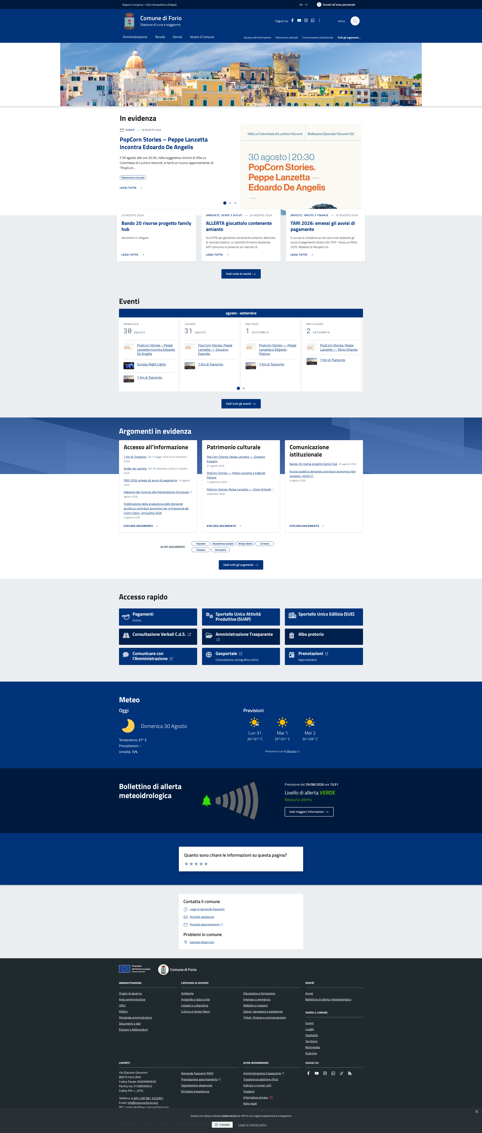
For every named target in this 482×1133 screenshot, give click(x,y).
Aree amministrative (132, 999)
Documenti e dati (130, 1023)
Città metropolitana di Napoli (161, 5)
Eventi (130, 130)
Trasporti (249, 1091)
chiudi (225, 1124)
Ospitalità (311, 1035)
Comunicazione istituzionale (317, 37)
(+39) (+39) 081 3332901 (147, 1098)
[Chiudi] (476, 1111)
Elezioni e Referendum (133, 1029)
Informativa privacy (255, 1097)
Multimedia (312, 1047)
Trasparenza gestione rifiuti (260, 1079)
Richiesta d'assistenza (195, 1091)
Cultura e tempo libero (195, 1011)
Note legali (250, 1103)
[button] (355, 20)
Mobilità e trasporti (255, 1005)
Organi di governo (130, 993)
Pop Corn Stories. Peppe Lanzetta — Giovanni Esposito (215, 349)
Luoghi (309, 1029)
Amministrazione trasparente (263, 1073)
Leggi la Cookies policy (252, 1124)
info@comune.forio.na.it (142, 1102)
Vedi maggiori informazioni (307, 811)
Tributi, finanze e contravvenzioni (264, 1017)
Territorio (311, 1041)
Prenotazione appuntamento (201, 1079)
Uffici (122, 1005)
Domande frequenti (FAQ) (197, 1073)
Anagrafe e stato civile (195, 999)
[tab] (225, 203)
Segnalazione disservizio (196, 1085)
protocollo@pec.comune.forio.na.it (147, 1107)
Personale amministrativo (135, 1017)
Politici (123, 1011)
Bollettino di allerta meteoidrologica (328, 999)
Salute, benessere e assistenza (262, 1011)
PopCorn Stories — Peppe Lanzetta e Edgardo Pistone (277, 349)
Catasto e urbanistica (194, 1005)
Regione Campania (132, 5)
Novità (160, 36)
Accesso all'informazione (257, 37)
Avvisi (309, 993)
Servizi (177, 36)
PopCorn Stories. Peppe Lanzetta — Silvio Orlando (339, 347)
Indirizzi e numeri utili (257, 1085)
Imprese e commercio (256, 999)
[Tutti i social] (319, 21)
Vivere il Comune (202, 36)
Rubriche (311, 1053)
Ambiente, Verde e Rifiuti (224, 215)
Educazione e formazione (259, 993)
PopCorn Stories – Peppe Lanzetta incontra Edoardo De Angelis (156, 349)
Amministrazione (135, 36)
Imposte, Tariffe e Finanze (310, 215)
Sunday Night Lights (151, 364)
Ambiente (187, 993)
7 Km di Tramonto (149, 377)
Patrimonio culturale (287, 37)
